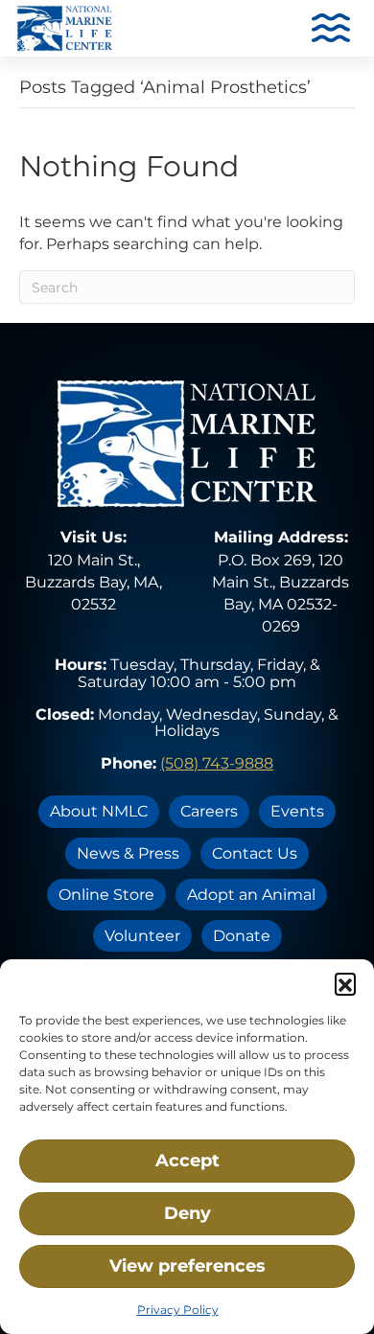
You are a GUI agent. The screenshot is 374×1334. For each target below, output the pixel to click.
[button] (345, 983)
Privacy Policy (178, 1309)
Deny (187, 1213)
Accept (187, 1160)
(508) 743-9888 (216, 763)
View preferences (187, 1265)
